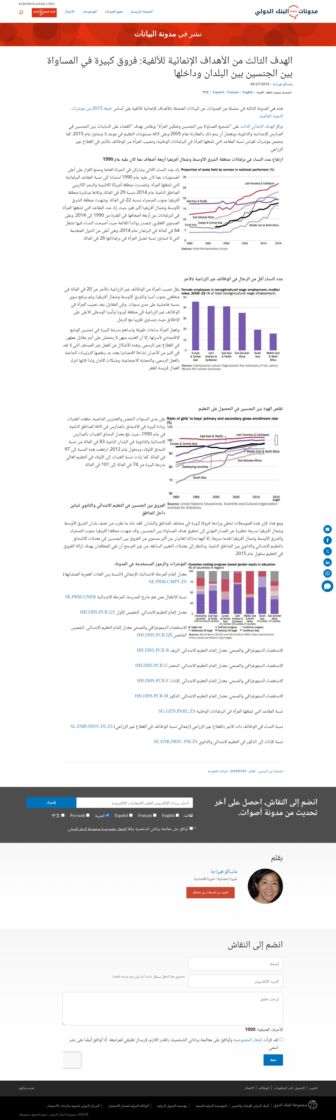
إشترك (51, 802)
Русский (77, 816)
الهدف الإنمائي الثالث (257, 127)
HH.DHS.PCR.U (151, 666)
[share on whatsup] (327, 573)
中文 (206, 92)
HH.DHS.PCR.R (153, 651)
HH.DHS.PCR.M (152, 696)
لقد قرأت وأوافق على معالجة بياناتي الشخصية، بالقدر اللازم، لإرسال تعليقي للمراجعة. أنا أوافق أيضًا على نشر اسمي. (173, 1044)
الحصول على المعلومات (289, 1088)
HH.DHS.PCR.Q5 (154, 635)
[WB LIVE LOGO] (44, 13)
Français (233, 92)
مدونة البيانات (155, 34)
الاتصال (70, 12)
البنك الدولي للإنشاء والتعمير (250, 1105)
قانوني (313, 1088)
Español (218, 92)
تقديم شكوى (26, 1088)
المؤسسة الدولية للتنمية (211, 1105)
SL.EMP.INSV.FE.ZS (91, 727)
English (248, 92)
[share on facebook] (327, 540)
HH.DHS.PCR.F (153, 681)
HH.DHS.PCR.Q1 (97, 612)
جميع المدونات (114, 12)
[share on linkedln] (327, 562)
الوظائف (263, 1088)
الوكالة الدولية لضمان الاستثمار (128, 1105)
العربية (260, 92)
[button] (21, 12)
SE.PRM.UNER (80, 597)
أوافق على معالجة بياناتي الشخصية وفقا (127, 829)
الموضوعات (89, 12)
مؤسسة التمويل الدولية (172, 1105)
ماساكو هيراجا (283, 84)
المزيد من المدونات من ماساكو (210, 892)
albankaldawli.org (36, 3)
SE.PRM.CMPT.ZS (168, 582)
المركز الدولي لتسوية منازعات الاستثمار (73, 1105)
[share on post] (327, 551)
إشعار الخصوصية (247, 1040)
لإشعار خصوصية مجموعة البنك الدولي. (97, 829)
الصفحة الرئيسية (142, 12)
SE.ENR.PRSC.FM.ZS (176, 742)
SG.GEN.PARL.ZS (177, 711)
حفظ (273, 1060)
